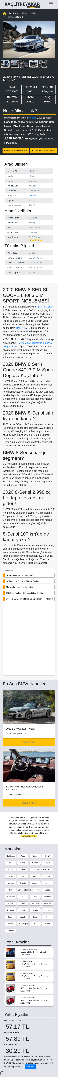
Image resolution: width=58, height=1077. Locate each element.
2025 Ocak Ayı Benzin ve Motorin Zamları (22, 581)
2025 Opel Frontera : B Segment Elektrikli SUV (24, 593)
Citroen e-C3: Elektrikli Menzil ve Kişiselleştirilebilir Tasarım (29, 599)
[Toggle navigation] (51, 3)
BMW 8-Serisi (45, 306)
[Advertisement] (29, 640)
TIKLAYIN (21, 328)
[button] (5, 64)
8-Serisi (32, 117)
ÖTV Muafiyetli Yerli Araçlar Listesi (19, 587)
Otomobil (33, 195)
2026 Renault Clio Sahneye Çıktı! (19, 575)
